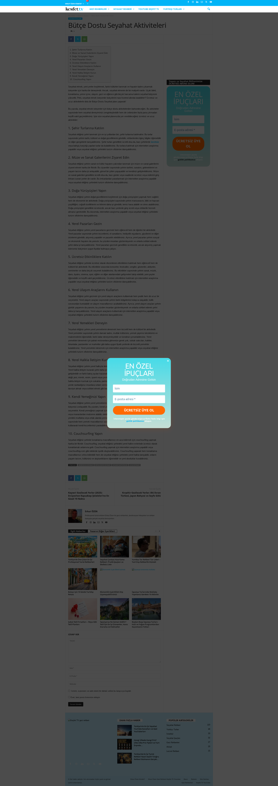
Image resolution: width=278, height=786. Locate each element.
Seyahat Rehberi (122, 9)
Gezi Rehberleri (98, 9)
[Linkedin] (197, 2)
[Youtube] (211, 2)
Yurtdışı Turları (172, 9)
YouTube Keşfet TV (148, 9)
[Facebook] (188, 2)
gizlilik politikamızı (135, 421)
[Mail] (202, 2)
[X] (206, 2)
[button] (208, 9)
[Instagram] (193, 2)
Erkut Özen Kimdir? (73, 4)
